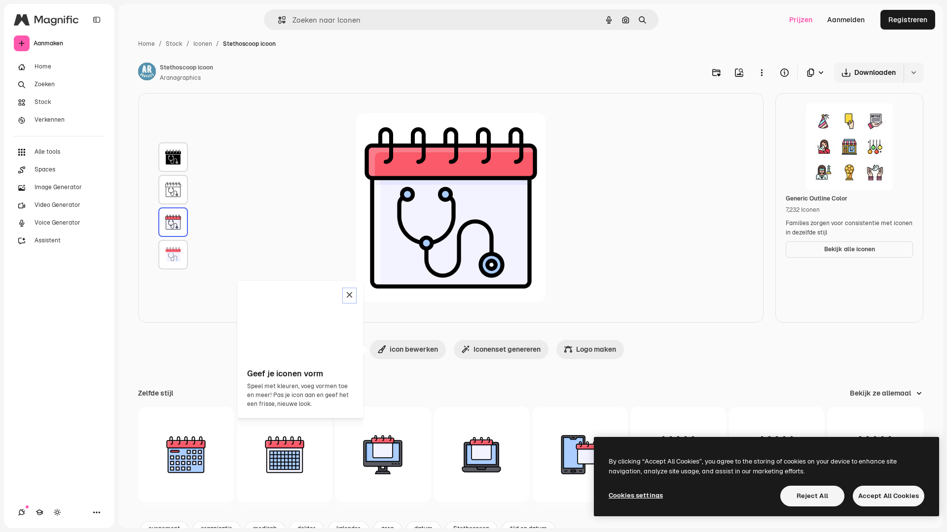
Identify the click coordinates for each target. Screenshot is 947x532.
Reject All (812, 496)
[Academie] (39, 512)
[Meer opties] (761, 72)
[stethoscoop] (173, 157)
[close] (349, 295)
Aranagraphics (180, 78)
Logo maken (596, 349)
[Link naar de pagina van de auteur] (147, 73)
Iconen (202, 44)
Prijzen (800, 19)
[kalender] (186, 455)
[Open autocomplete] (277, 20)
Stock (174, 44)
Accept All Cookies (888, 496)
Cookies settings (636, 495)
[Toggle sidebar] (97, 20)
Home (146, 44)
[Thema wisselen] (57, 512)
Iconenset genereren (507, 349)
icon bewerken (414, 349)
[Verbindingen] (22, 512)
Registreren (907, 19)
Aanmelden (846, 19)
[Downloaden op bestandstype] (816, 73)
